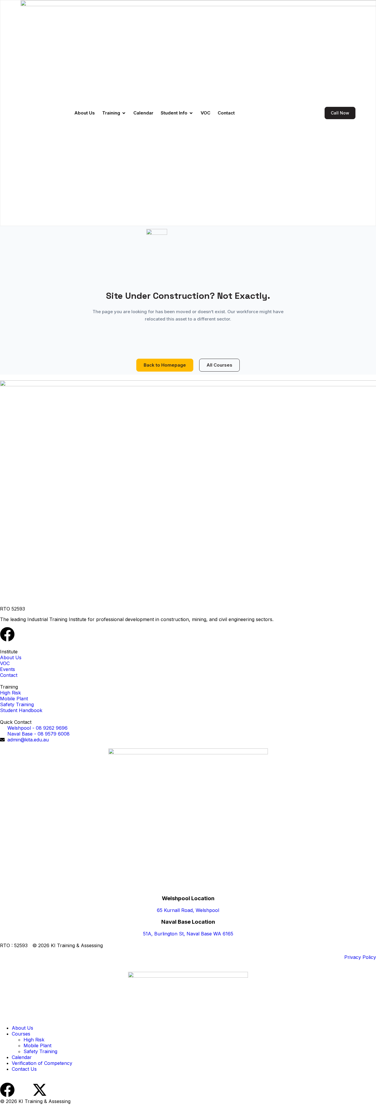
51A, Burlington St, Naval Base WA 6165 (188, 934)
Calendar (22, 1057)
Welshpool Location (188, 898)
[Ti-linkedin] (23, 634)
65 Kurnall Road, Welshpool (188, 910)
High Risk (34, 1040)
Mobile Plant (37, 1045)
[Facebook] (7, 634)
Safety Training (40, 1051)
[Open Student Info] (191, 113)
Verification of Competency (42, 1063)
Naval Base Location (188, 921)
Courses (21, 1034)
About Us (22, 1028)
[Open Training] (124, 113)
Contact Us (24, 1069)
